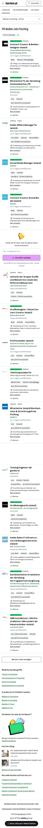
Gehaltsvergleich (9, 741)
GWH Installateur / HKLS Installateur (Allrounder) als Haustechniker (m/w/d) (24, 621)
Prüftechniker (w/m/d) (21, 340)
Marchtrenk (15, 382)
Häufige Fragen (10, 804)
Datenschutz (7, 809)
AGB (36, 804)
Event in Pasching (9, 682)
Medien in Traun (8, 704)
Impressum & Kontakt (26, 804)
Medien (9, 29)
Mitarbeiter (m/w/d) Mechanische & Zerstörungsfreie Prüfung (25, 411)
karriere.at (26, 775)
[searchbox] (21, 19)
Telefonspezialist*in (20, 372)
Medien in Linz (7, 708)
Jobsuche (6, 10)
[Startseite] (12, 3)
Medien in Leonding (9, 700)
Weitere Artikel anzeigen (11, 770)
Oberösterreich (21, 634)
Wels (13, 60)
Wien (17, 138)
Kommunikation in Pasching (13, 678)
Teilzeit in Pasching (9, 674)
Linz (12, 99)
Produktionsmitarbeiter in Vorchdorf (17, 784)
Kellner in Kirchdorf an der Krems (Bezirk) (18, 791)
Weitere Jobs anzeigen (21, 659)
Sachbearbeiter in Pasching (13, 686)
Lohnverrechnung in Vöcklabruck (15, 787)
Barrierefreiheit (19, 809)
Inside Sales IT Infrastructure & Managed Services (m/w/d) (24, 540)
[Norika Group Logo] (21, 818)
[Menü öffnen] (3, 3)
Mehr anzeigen (15, 68)
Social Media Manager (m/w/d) (25, 163)
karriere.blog (8, 746)
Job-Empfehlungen (20, 10)
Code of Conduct (33, 809)
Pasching (23, 29)
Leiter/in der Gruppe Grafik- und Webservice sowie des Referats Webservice (24, 279)
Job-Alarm (35, 10)
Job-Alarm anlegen (23, 258)
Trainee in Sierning (9, 780)
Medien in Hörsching (10, 697)
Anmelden (35, 3)
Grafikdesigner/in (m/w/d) (23, 505)
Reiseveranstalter (9, 795)
